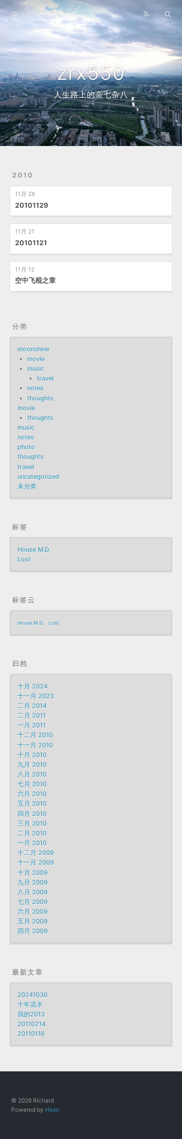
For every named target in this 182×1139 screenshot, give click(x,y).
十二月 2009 (35, 852)
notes (35, 388)
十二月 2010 (35, 735)
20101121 (31, 242)
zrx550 (91, 73)
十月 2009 (32, 872)
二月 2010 (32, 833)
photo (26, 447)
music (35, 368)
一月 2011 (31, 725)
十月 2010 (32, 755)
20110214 (31, 1024)
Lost (24, 559)
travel (45, 378)
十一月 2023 (35, 696)
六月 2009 (32, 911)
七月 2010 (32, 784)
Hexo (52, 1109)
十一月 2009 (35, 862)
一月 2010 (32, 843)
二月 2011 (31, 715)
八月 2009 (32, 892)
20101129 (31, 205)
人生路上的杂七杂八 (91, 94)
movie (36, 358)
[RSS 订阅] (146, 13)
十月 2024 (32, 686)
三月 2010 (32, 823)
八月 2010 (32, 774)
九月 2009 (32, 882)
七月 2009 (32, 901)
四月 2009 (32, 931)
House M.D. (33, 549)
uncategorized (38, 476)
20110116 (31, 1033)
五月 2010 (32, 803)
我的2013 (31, 1014)
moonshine (33, 349)
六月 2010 (32, 793)
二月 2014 (32, 705)
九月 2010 (32, 764)
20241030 (32, 994)
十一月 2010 (35, 745)
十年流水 (30, 1004)
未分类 (26, 486)
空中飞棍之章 (35, 280)
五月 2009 (32, 921)
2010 (22, 175)
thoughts (40, 398)
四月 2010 (32, 813)
